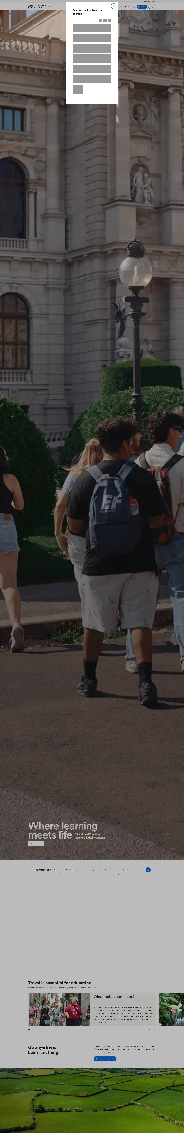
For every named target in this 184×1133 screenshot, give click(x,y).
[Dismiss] (113, 6)
